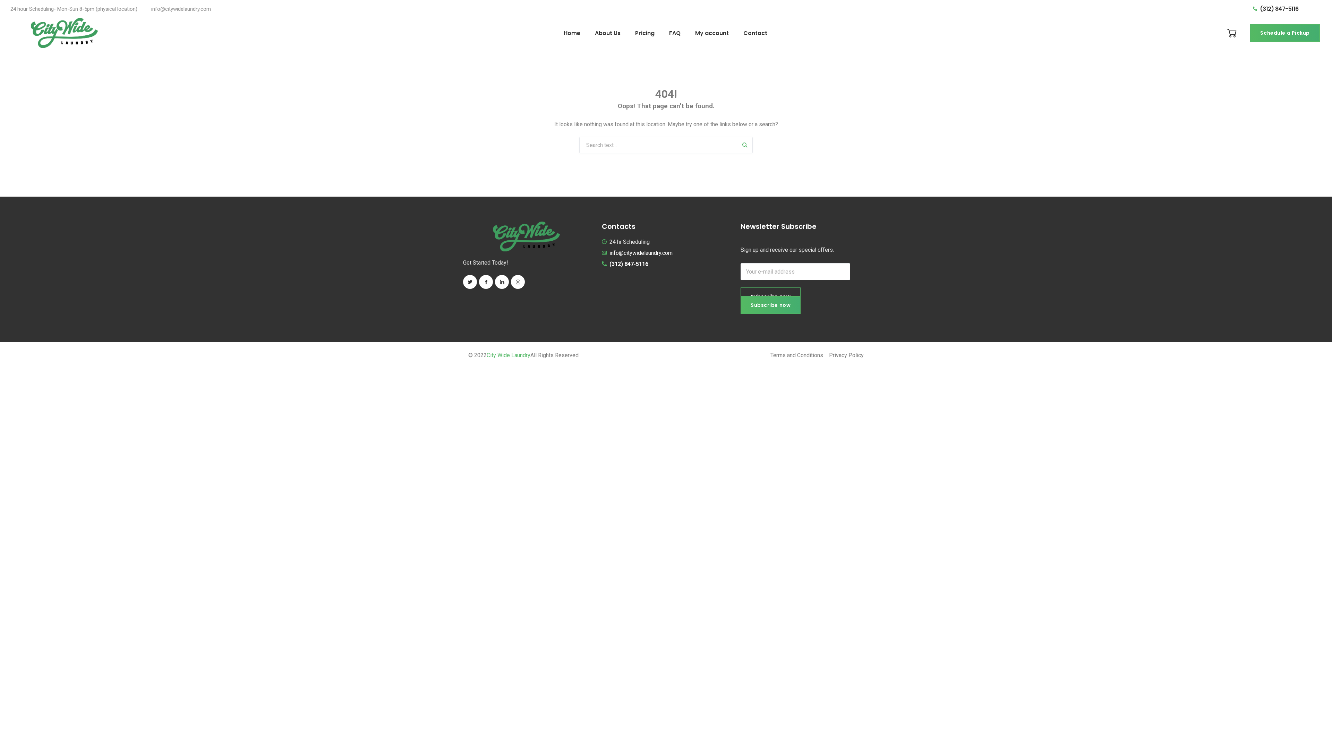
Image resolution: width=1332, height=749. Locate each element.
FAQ (675, 33)
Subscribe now (771, 305)
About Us (608, 33)
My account (712, 33)
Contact (755, 33)
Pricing (645, 33)
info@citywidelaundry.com (181, 9)
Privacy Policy (846, 355)
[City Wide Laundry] (64, 33)
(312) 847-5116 (1279, 9)
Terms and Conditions (796, 355)
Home (572, 33)
